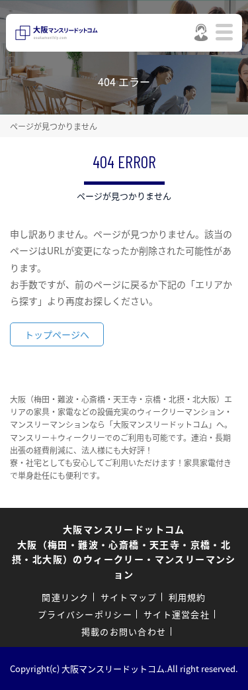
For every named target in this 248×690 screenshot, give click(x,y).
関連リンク (65, 597)
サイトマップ (129, 597)
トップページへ (56, 334)
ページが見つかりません (53, 126)
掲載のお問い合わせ (124, 631)
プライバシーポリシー (85, 614)
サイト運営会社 (177, 614)
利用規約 (187, 597)
